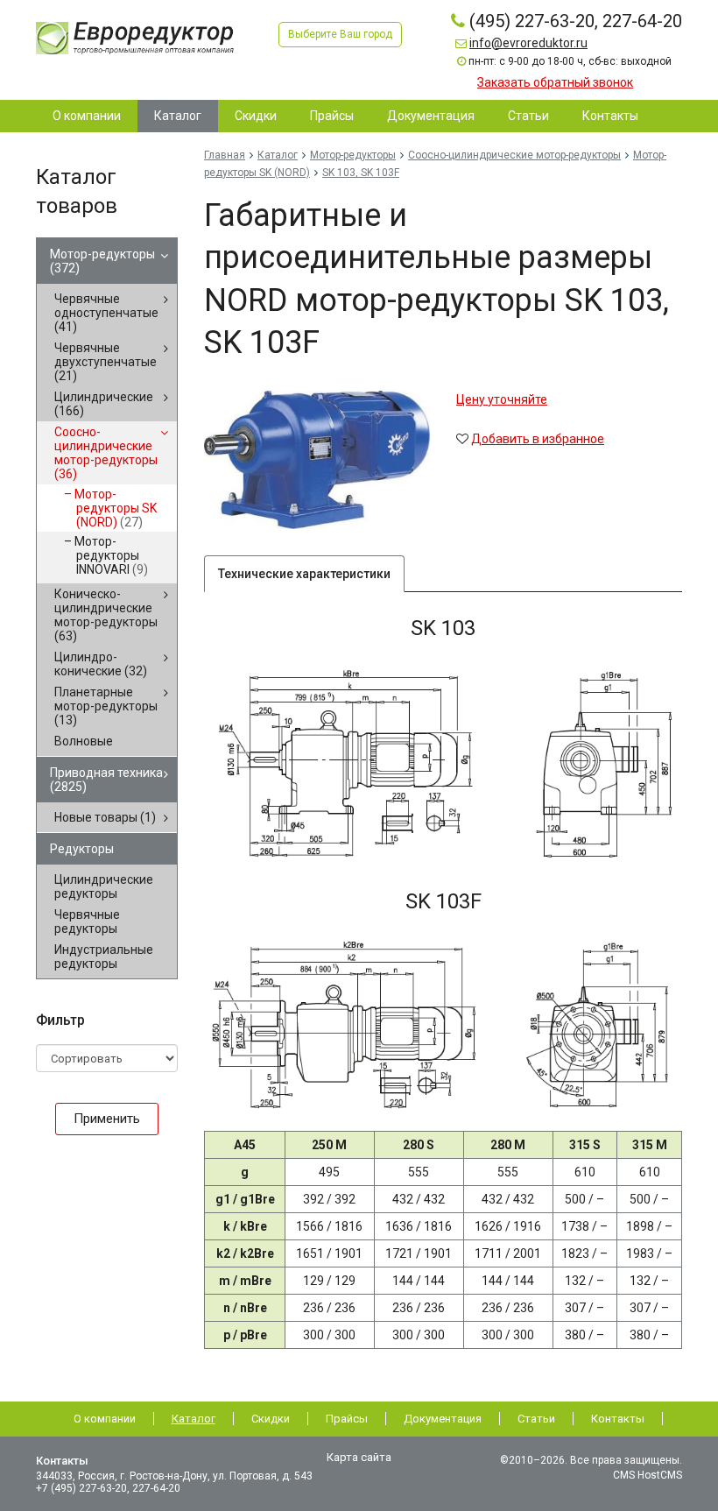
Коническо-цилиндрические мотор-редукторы (106, 615)
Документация (443, 1418)
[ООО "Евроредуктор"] (135, 37)
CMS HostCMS (647, 1475)
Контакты (617, 1418)
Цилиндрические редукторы (103, 886)
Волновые (83, 741)
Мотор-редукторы (102, 261)
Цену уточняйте (501, 399)
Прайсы (347, 1418)
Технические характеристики (304, 574)
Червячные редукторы (87, 921)
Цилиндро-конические (100, 664)
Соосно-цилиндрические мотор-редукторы (106, 453)
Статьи (536, 1418)
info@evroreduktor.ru (528, 43)
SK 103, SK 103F (360, 172)
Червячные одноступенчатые (106, 313)
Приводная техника (106, 780)
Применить (107, 1118)
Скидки (270, 1418)
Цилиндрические (103, 404)
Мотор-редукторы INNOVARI (111, 555)
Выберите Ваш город (340, 34)
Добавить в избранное (537, 439)
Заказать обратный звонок (555, 82)
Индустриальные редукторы (103, 957)
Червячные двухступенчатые (105, 362)
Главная (224, 155)
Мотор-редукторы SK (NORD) (115, 508)
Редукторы (82, 849)
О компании (105, 1418)
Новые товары (105, 817)
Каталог (277, 155)
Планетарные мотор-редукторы (106, 706)
